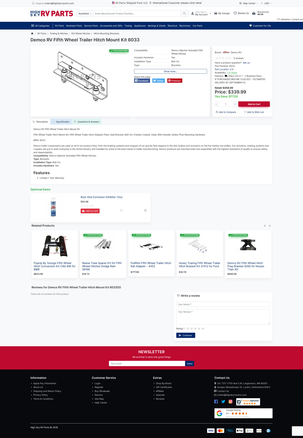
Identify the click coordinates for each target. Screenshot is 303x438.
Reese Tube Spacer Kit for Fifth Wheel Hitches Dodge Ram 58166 (102, 266)
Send (189, 363)
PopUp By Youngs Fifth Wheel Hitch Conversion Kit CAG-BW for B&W (54, 266)
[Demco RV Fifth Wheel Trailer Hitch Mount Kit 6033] (81, 77)
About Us (38, 387)
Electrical (172, 25)
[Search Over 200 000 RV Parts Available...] (185, 13)
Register (99, 387)
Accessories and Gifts (111, 25)
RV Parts (59, 25)
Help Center (101, 402)
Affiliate (160, 391)
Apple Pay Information (44, 383)
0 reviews (239, 58)
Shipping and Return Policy (47, 391)
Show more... (170, 71)
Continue (187, 335)
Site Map (99, 398)
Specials (160, 394)
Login (97, 383)
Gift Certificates (164, 387)
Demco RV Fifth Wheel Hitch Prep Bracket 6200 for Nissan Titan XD (245, 266)
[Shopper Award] (248, 402)
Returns (99, 394)
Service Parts (91, 25)
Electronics (184, 25)
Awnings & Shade (157, 25)
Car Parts (197, 25)
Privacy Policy (40, 394)
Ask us (246, 62)
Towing (128, 25)
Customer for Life (261, 25)
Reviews (160, 398)
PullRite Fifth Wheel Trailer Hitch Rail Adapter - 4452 (151, 264)
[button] (142, 80)
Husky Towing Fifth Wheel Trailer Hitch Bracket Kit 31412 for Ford (199, 264)
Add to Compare (227, 112)
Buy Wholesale (102, 391)
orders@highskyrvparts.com (232, 394)
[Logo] (51, 13)
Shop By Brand (163, 383)
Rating (179, 328)
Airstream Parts (74, 25)
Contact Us (223, 391)
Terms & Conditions (43, 398)
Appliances (140, 25)
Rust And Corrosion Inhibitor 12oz (101, 197)
